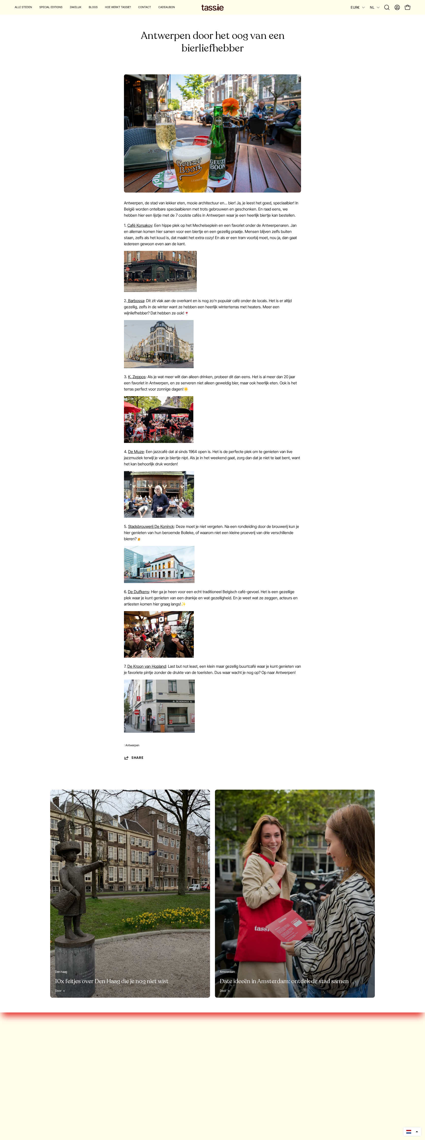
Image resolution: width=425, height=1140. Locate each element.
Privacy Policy (26, 1072)
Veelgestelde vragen (32, 1056)
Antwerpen (132, 745)
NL (372, 7)
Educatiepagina (28, 1096)
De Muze (136, 451)
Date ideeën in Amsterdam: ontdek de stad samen (284, 981)
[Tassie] (212, 7)
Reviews (22, 1080)
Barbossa (135, 300)
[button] (51, 7)
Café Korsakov (139, 225)
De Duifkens (138, 591)
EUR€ (355, 7)
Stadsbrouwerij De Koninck (151, 526)
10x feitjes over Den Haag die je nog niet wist (111, 981)
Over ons (22, 1039)
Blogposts (23, 1064)
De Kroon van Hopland (146, 666)
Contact (21, 1088)
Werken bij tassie (29, 1047)
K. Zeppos (137, 376)
